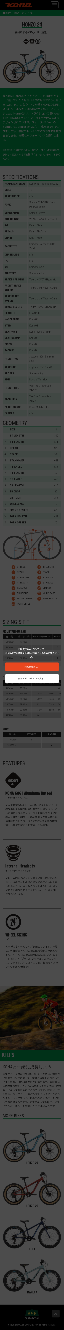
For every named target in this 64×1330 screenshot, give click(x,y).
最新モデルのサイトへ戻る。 (32, 678)
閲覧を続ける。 (32, 666)
